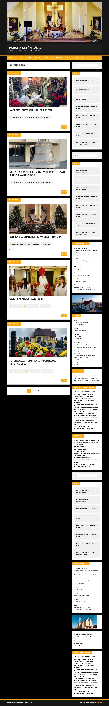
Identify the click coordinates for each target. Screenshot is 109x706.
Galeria (58, 58)
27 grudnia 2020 (17, 182)
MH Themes (98, 703)
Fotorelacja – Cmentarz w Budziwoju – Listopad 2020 (34, 362)
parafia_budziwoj (33, 117)
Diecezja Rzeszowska (82, 652)
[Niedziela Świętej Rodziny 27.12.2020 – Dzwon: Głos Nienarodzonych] (38, 167)
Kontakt (68, 58)
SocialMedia (79, 58)
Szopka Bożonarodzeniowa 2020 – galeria (35, 237)
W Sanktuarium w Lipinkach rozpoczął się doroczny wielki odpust (85, 422)
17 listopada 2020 (18, 371)
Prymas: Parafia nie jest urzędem (86, 440)
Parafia (19, 58)
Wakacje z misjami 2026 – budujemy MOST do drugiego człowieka (84, 400)
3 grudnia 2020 (17, 306)
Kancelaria (48, 58)
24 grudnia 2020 (17, 244)
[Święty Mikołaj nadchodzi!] (38, 294)
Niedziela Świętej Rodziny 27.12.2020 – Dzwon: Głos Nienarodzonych (38, 173)
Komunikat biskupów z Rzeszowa (86, 418)
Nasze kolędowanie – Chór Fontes (30, 110)
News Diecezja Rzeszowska (84, 387)
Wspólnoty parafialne (33, 58)
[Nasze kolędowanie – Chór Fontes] (38, 106)
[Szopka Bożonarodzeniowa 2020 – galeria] (38, 232)
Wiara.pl (78, 436)
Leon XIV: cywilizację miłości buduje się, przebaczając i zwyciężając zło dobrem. (85, 394)
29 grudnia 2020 (17, 117)
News (11, 58)
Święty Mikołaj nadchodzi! (26, 299)
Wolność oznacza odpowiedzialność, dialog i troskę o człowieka (84, 449)
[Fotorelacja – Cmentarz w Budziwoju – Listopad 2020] (38, 356)
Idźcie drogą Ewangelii (82, 458)
